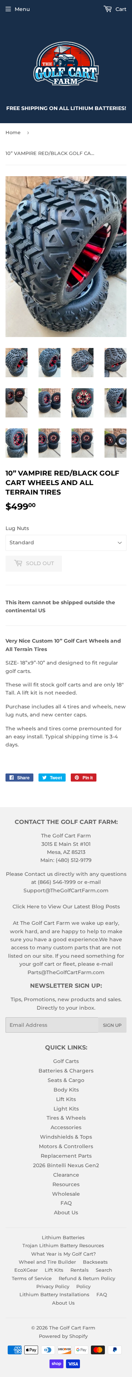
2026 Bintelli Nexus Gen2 (66, 1165)
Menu (22, 9)
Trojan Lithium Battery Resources (63, 1245)
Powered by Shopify (63, 1336)
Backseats (95, 1262)
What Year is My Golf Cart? (63, 1254)
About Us (66, 1212)
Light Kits (66, 1108)
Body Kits (66, 1089)
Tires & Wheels (66, 1118)
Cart (120, 9)
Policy (83, 1286)
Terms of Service (32, 1278)
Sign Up (112, 1025)
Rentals (79, 1270)
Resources (66, 1184)
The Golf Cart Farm (72, 1328)
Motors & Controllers (66, 1146)
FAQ (66, 1203)
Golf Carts (66, 1061)
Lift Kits (66, 1099)
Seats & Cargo (66, 1080)
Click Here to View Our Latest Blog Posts (66, 906)
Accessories (66, 1127)
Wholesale (66, 1194)
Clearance (66, 1175)
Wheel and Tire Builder (47, 1262)
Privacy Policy (52, 1286)
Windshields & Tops (66, 1137)
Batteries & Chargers (66, 1070)
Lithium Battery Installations (54, 1294)
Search (104, 1270)
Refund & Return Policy (87, 1278)
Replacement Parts (66, 1156)
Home (13, 132)
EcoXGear (26, 1270)
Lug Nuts (17, 528)
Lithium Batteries (63, 1237)
